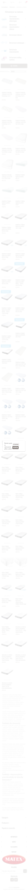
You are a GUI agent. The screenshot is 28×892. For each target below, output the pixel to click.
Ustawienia (16, 444)
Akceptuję (15, 447)
